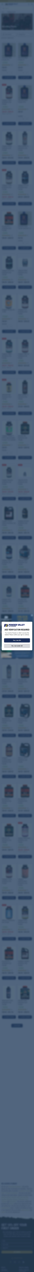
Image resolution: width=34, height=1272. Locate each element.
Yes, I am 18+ (17, 640)
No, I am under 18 (17, 646)
